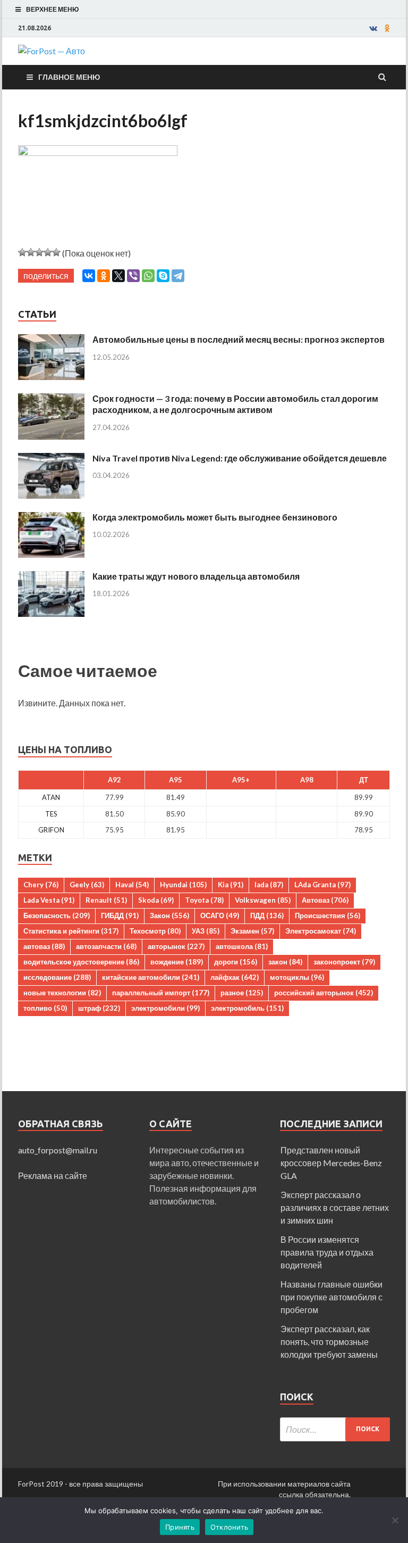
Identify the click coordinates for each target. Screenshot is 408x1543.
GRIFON (51, 830)
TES (51, 814)
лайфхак (234, 977)
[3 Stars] (39, 252)
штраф (99, 1008)
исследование (57, 977)
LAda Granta (322, 884)
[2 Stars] (31, 252)
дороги (235, 962)
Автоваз (325, 900)
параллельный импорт (160, 992)
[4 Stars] (48, 252)
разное (241, 992)
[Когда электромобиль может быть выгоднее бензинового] (51, 518)
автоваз (44, 946)
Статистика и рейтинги (70, 931)
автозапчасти (106, 946)
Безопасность (56, 915)
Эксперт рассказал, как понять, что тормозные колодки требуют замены (329, 1341)
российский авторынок (323, 992)
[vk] (373, 28)
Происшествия (327, 915)
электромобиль (247, 1008)
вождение (176, 962)
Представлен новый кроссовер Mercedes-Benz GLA (331, 1163)
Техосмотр (155, 931)
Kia (230, 884)
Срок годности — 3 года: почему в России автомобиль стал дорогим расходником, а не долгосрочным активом (235, 404)
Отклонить (229, 1527)
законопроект (344, 962)
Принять (179, 1527)
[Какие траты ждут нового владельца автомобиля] (51, 577)
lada (268, 884)
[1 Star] (22, 252)
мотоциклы (297, 977)
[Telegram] (178, 275)
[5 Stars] (56, 252)
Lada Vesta (48, 900)
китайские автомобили (150, 977)
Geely (87, 884)
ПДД (267, 915)
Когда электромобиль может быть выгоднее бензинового (214, 517)
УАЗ (205, 931)
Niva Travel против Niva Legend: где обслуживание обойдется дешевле (239, 458)
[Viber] (133, 275)
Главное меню (69, 76)
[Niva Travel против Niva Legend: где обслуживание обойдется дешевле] (51, 459)
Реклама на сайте (52, 1175)
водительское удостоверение (81, 962)
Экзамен (252, 931)
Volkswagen (263, 900)
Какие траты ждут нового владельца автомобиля (196, 576)
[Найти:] (335, 1429)
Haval (132, 884)
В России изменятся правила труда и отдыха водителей (326, 1252)
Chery (40, 884)
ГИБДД (120, 915)
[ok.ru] (387, 28)
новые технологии (62, 992)
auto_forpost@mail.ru (57, 1150)
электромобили (165, 1008)
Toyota (204, 900)
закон (285, 962)
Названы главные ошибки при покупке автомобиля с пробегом (331, 1297)
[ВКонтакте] (88, 275)
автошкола (242, 946)
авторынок (176, 946)
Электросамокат (320, 931)
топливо (45, 1008)
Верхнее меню (52, 9)
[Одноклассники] (103, 275)
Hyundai (183, 884)
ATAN (51, 797)
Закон (169, 915)
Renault (106, 900)
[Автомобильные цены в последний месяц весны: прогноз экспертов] (51, 340)
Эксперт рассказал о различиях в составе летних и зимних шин (334, 1207)
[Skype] (163, 275)
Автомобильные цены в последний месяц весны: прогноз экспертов (238, 339)
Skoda (156, 900)
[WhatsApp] (148, 275)
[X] (118, 275)
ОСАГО (219, 915)
